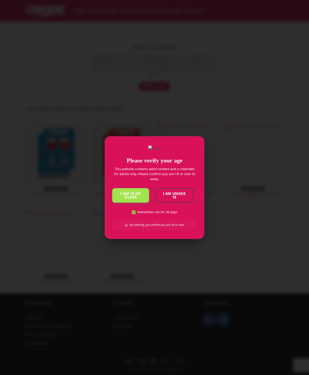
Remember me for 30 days (157, 212)
